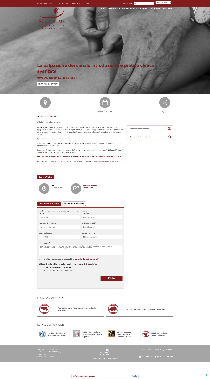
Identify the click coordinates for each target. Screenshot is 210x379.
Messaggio (44, 243)
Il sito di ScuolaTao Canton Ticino (90, 186)
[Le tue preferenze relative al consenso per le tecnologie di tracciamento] (206, 375)
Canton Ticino (45, 177)
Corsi (103, 8)
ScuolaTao (142, 8)
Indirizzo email (89, 223)
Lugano (45, 112)
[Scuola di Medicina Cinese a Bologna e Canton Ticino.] (51, 29)
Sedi (151, 8)
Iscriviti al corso (48, 83)
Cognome (87, 213)
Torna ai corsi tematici (49, 116)
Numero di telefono (48, 223)
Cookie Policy (159, 350)
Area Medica (114, 8)
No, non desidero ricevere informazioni (59, 270)
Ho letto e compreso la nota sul (71, 259)
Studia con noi (128, 8)
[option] (105, 50)
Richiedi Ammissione (74, 204)
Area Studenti (128, 3)
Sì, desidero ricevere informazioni (57, 267)
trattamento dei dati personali (84, 259)
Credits (169, 350)
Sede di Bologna (98, 358)
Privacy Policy (146, 350)
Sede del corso (46, 233)
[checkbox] (39, 267)
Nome (42, 213)
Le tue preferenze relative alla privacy (114, 376)
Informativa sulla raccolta (84, 376)
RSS (171, 356)
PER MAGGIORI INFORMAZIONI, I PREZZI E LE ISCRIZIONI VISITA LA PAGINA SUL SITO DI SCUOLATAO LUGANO (80, 157)
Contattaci (167, 8)
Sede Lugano (112, 358)
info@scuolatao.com (81, 3)
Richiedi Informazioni (49, 204)
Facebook (161, 356)
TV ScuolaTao (147, 356)
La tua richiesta (89, 233)
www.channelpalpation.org (108, 161)
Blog (158, 8)
